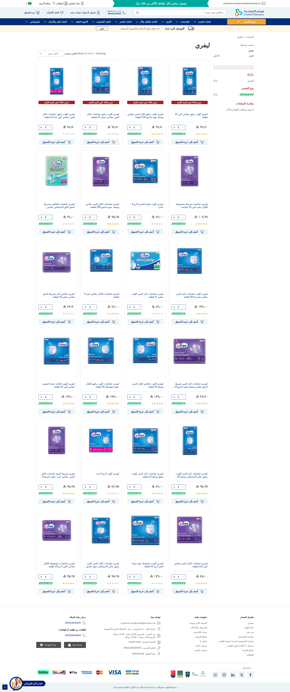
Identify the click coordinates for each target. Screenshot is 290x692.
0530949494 (73, 635)
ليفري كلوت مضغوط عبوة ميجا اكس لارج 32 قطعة (147, 565)
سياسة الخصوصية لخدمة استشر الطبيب (236, 641)
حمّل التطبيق (74, 3)
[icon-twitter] (241, 674)
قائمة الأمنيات (53, 12)
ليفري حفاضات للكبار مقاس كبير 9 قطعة (101, 295)
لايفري (233, 80)
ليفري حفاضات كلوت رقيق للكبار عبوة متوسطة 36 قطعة (102, 385)
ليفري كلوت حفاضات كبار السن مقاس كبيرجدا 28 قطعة (192, 295)
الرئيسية (250, 37)
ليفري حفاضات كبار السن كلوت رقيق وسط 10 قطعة (147, 475)
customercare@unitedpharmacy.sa (241, 3)
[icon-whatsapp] (215, 674)
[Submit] (137, 12)
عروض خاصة (201, 645)
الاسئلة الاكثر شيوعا (198, 623)
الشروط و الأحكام (199, 627)
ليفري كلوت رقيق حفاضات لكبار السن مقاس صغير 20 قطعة (103, 115)
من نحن (250, 632)
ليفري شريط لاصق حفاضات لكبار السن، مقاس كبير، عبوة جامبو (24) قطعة (57, 475)
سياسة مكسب (200, 650)
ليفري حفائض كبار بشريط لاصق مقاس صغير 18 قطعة (59, 295)
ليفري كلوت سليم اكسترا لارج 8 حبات (147, 205)
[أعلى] (5, 687)
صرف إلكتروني (200, 632)
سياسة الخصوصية (246, 636)
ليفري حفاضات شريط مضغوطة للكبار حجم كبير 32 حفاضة (192, 205)
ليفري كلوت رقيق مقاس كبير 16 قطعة (191, 115)
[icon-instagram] (224, 674)
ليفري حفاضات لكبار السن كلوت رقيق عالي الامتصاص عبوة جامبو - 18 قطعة (102, 565)
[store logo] (249, 12)
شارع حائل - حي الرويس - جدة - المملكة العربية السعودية (129, 629)
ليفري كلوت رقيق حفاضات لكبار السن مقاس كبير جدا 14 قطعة (58, 115)
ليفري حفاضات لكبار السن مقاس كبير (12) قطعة (191, 565)
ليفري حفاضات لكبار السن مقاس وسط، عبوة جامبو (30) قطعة (102, 205)
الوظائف (59, 3)
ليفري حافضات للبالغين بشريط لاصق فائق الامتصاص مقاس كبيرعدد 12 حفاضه (59, 206)
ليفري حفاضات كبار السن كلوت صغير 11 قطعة (147, 295)
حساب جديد (76, 12)
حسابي (251, 623)
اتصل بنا (203, 641)
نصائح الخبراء (248, 650)
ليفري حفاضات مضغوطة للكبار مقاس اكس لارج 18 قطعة (59, 565)
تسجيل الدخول (89, 12)
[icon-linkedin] (233, 674)
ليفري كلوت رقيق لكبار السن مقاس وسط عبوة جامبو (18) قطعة (145, 115)
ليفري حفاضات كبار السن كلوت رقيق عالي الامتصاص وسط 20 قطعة (192, 475)
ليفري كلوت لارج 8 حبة (107, 473)
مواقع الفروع (45, 3)
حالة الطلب (249, 627)
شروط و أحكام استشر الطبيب (240, 645)
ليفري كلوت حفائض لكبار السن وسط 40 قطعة (147, 385)
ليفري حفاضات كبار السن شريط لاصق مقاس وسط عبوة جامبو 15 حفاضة (191, 385)
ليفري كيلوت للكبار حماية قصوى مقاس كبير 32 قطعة (58, 385)
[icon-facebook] (250, 674)
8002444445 (73, 622)
